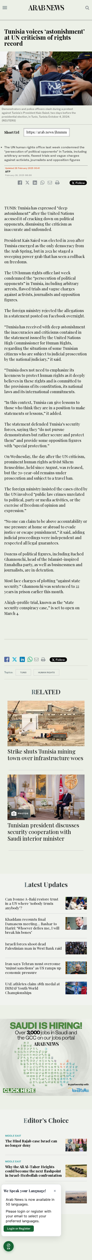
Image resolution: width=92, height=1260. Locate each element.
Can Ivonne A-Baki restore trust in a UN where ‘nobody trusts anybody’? (31, 903)
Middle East (13, 1135)
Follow (80, 183)
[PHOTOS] (46, 797)
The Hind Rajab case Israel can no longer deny (31, 1143)
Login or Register (18, 1228)
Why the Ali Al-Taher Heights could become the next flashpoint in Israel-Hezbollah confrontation (33, 1171)
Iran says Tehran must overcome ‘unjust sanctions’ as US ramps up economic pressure (33, 968)
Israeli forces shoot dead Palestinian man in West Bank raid (33, 946)
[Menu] (5, 7)
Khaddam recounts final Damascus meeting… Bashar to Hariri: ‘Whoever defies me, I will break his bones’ (32, 926)
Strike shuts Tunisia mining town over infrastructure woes (45, 755)
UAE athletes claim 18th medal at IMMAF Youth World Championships (32, 988)
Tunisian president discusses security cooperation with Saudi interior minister (43, 831)
